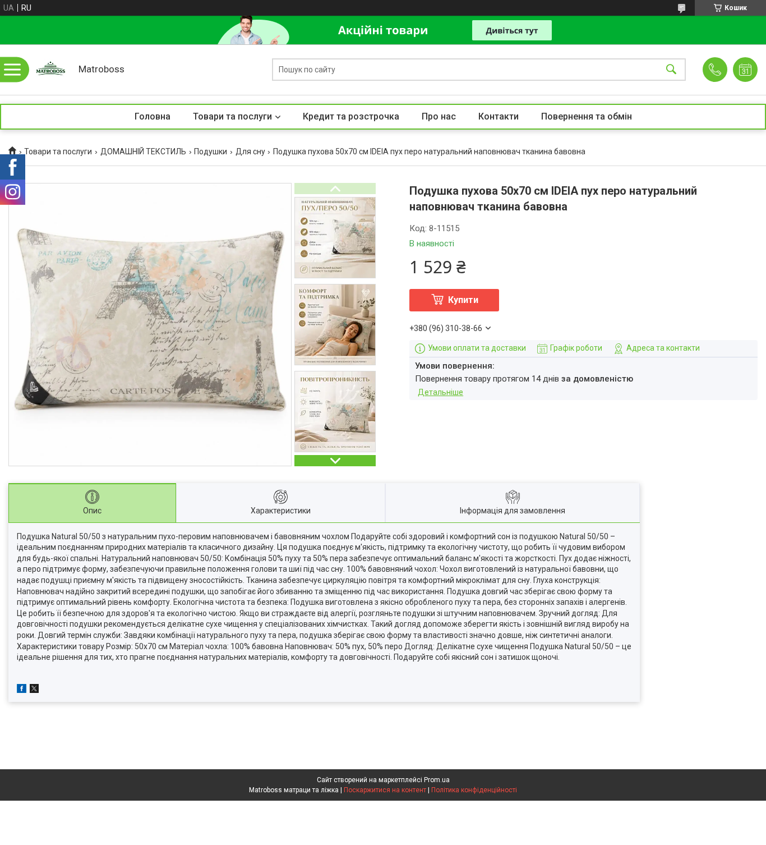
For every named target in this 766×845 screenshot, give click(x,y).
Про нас (439, 116)
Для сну (250, 151)
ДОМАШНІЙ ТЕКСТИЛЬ (143, 151)
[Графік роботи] (745, 69)
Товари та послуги (232, 116)
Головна (152, 116)
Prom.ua (437, 780)
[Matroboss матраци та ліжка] (50, 69)
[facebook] (21, 690)
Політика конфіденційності (474, 790)
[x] (34, 690)
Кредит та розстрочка (351, 116)
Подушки (210, 151)
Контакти (498, 116)
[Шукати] (671, 69)
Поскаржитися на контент (385, 790)
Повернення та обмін (586, 116)
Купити (463, 300)
